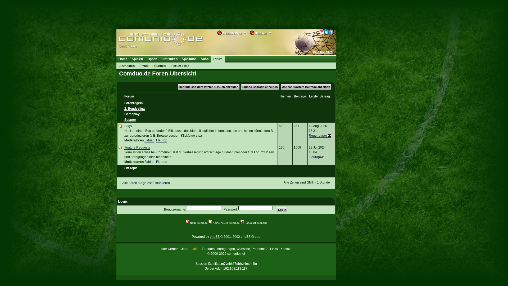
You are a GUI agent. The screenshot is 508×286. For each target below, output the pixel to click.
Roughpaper (318, 135)
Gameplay (132, 114)
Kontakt (285, 249)
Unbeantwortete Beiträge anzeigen (306, 86)
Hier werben (170, 249)
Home (123, 59)
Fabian (149, 140)
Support (130, 120)
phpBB (215, 237)
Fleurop (161, 140)
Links (274, 249)
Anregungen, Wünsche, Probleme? (242, 249)
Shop (204, 59)
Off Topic (131, 168)
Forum (218, 59)
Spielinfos (189, 59)
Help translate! (323, 51)
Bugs (128, 126)
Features (208, 249)
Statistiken (169, 59)
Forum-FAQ (180, 66)
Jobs (184, 249)
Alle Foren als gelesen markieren (146, 183)
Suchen (160, 66)
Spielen (137, 59)
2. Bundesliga (134, 108)
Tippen (152, 59)
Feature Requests (137, 147)
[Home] (153, 39)
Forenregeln (133, 103)
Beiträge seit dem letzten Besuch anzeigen (208, 86)
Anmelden (127, 66)
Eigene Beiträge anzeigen (260, 86)
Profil (144, 66)
